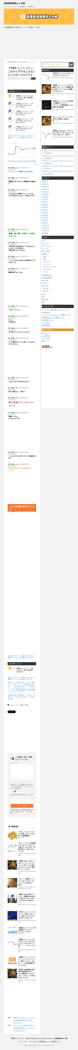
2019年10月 (45, 192)
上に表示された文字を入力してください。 (22, 795)
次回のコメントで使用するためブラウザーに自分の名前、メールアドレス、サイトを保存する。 (22, 786)
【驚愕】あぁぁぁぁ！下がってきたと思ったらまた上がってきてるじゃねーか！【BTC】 (63, 133)
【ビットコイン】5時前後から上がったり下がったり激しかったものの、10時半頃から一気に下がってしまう (27, 847)
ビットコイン (15, 705)
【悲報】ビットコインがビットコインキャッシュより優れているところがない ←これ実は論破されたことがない (26, 961)
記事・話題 (45, 299)
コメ (33, 78)
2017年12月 (45, 225)
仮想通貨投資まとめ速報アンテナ (53, 317)
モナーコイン (47, 269)
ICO (43, 241)
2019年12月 (45, 186)
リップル (45, 271)
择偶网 (47, 158)
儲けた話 (45, 288)
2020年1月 (45, 184)
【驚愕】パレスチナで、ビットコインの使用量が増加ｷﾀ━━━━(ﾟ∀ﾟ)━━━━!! (24, 1020)
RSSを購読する (49, 329)
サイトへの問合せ (28, 27)
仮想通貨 (44, 253)
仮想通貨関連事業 (47, 278)
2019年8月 (45, 197)
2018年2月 (45, 220)
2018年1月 (45, 222)
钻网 (46, 168)
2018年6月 (45, 210)
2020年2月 (45, 181)
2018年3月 (45, 217)
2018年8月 (45, 204)
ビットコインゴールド (49, 266)
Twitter (38, 27)
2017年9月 (45, 233)
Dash (44, 256)
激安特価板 (45, 325)
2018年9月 (45, 202)
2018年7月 (45, 207)
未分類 (44, 294)
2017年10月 (45, 230)
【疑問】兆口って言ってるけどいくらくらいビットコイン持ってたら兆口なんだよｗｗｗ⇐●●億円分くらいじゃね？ (26, 865)
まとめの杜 (45, 322)
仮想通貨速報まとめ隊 (14, 3)
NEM (44, 259)
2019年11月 (45, 189)
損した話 (45, 290)
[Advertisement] (39, 44)
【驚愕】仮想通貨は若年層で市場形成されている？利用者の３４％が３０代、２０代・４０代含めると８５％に (26, 973)
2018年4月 (45, 215)
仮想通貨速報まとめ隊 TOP (13, 27)
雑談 (43, 302)
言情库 (47, 153)
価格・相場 (24, 705)
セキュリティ (46, 243)
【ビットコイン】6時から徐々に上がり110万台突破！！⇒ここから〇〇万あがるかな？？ (24, 1028)
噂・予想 (44, 283)
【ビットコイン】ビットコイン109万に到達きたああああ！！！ (63, 119)
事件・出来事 (46, 251)
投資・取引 (45, 285)
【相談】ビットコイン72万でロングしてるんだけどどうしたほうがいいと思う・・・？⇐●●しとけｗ (26, 943)
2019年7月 (45, 199)
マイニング (45, 248)
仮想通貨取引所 (46, 275)
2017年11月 (45, 228)
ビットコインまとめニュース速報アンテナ (56, 315)
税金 (43, 297)
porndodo (48, 173)
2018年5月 (45, 212)
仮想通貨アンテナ (48, 320)
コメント (14, 763)
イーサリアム (47, 261)
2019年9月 (45, 194)
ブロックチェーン (47, 246)
